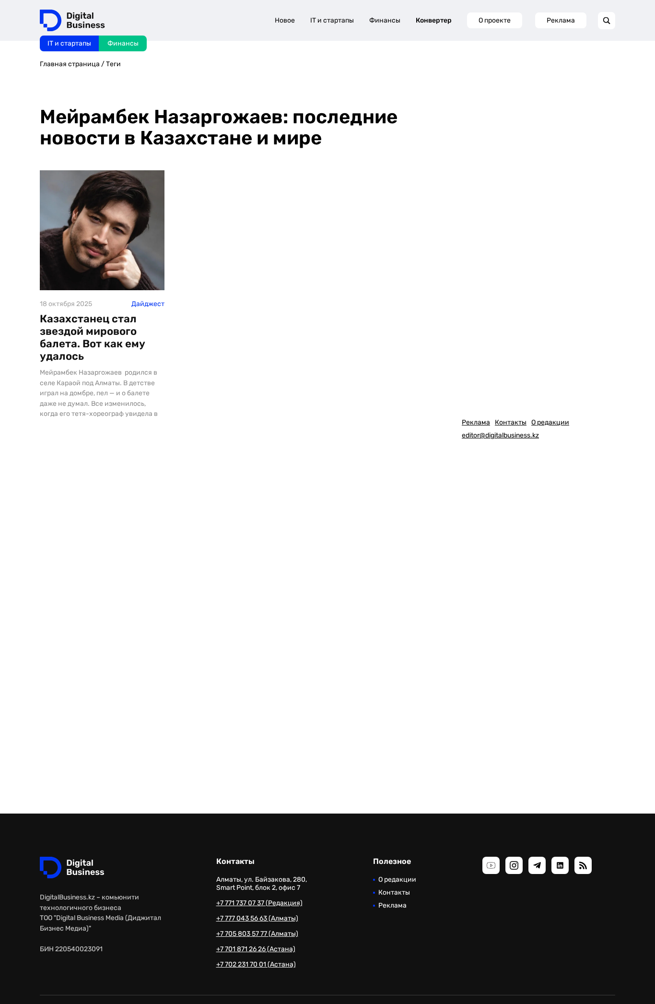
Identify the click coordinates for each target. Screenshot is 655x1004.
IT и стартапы (69, 43)
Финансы (123, 43)
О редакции (550, 422)
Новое (285, 20)
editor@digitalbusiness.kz (500, 435)
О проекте (495, 20)
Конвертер (434, 20)
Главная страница (70, 64)
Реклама (561, 20)
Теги (113, 64)
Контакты (510, 422)
